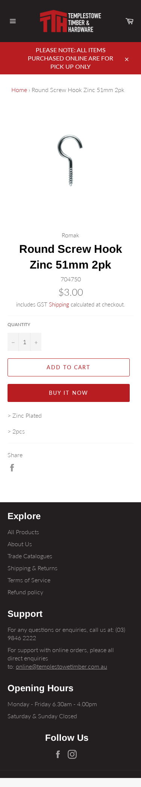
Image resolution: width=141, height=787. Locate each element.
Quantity (19, 324)
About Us (20, 543)
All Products (23, 531)
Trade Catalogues (30, 555)
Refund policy (25, 591)
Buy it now (68, 393)
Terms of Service (29, 579)
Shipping (59, 304)
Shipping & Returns (33, 567)
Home (19, 89)
